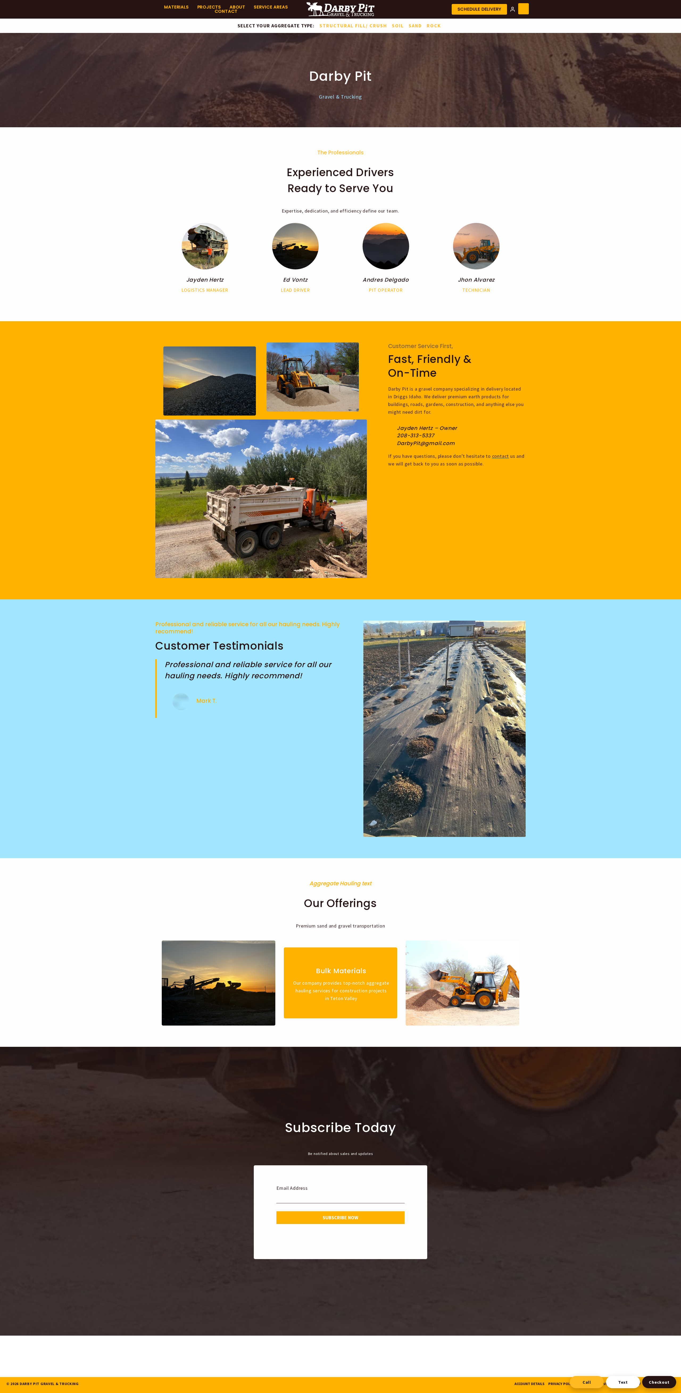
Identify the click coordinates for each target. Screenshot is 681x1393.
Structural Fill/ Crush (353, 26)
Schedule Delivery (480, 9)
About (237, 7)
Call (587, 1382)
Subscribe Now (340, 1217)
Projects (209, 7)
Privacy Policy (561, 1384)
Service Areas (271, 7)
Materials (176, 7)
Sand (415, 26)
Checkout (659, 1382)
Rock (434, 26)
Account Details (529, 1384)
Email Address (292, 1188)
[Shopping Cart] (523, 8)
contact (500, 456)
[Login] (513, 9)
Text (623, 1382)
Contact (226, 11)
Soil (398, 26)
